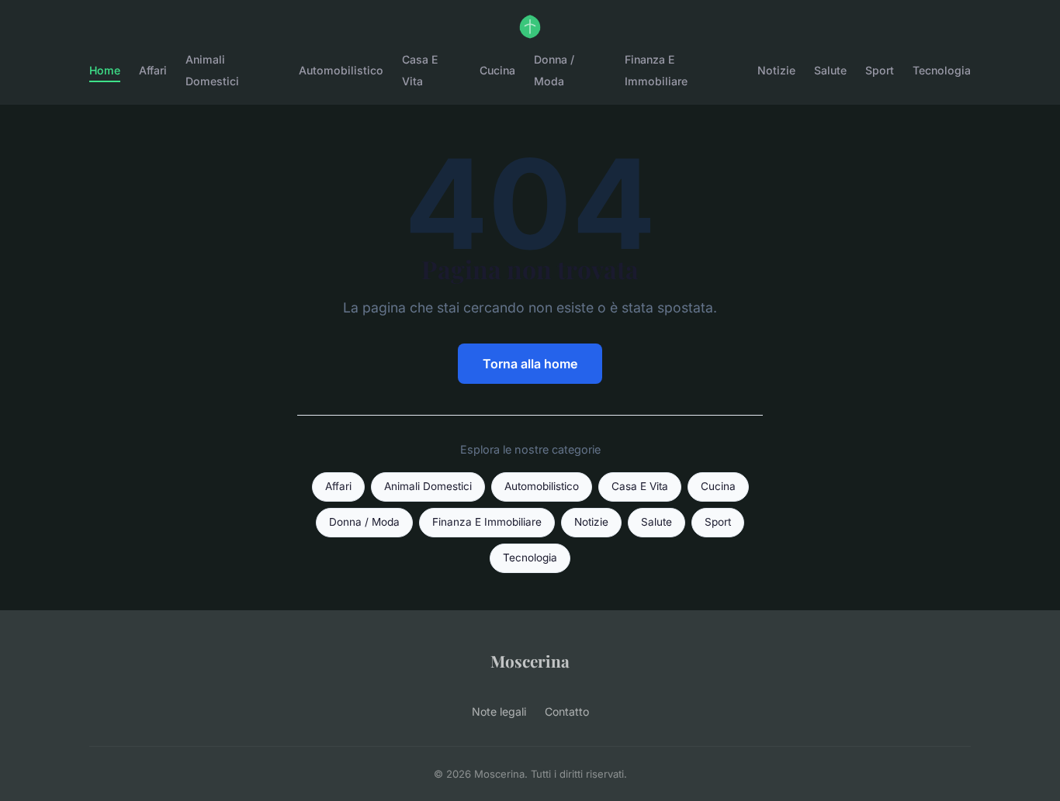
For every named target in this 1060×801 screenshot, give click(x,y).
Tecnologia (942, 70)
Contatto (567, 711)
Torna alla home (530, 363)
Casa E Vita (420, 70)
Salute (830, 70)
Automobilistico (341, 70)
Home (104, 70)
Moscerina (530, 661)
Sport (879, 70)
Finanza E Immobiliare (656, 70)
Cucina (497, 70)
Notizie (776, 70)
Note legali (499, 711)
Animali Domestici (212, 70)
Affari (153, 70)
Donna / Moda (554, 70)
